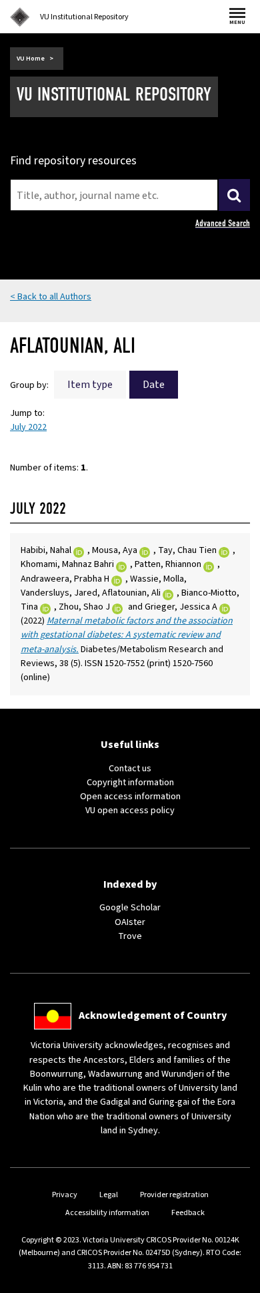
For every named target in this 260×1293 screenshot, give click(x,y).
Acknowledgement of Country (153, 1015)
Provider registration (174, 1195)
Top (236, 1283)
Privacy (64, 1195)
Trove (130, 936)
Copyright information (130, 782)
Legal (108, 1195)
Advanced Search (222, 223)
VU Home (31, 58)
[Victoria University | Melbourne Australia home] (20, 17)
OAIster (130, 922)
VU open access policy (130, 810)
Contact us (130, 768)
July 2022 (28, 427)
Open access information (130, 796)
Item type (90, 384)
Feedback (188, 1212)
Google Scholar (130, 907)
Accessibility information (107, 1212)
